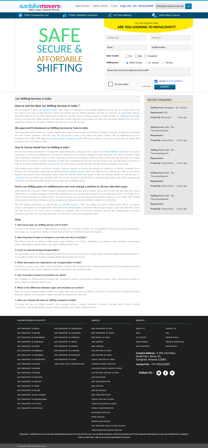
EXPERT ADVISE (100, 6)
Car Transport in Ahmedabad (30, 337)
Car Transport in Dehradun (67, 355)
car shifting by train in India (128, 116)
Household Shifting (101, 413)
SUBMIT (164, 86)
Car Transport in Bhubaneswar (32, 399)
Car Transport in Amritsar (30, 408)
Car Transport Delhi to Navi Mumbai (109, 426)
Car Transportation (101, 382)
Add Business (142, 342)
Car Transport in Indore (28, 373)
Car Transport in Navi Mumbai (31, 395)
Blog (138, 333)
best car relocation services (73, 172)
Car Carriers (97, 342)
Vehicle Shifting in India (103, 399)
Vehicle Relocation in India (104, 404)
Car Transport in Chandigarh (68, 329)
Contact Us (171, 329)
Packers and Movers (101, 421)
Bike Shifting (98, 386)
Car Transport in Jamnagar (30, 342)
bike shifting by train (114, 152)
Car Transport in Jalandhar (67, 333)
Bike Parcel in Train (101, 337)
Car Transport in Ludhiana (67, 337)
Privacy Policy (172, 337)
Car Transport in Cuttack (29, 404)
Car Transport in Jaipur (65, 342)
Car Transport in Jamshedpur (31, 360)
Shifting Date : (112, 63)
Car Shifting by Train (101, 351)
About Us (140, 329)
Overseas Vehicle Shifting (104, 364)
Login (114, 6)
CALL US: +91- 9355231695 (136, 6)
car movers (20, 178)
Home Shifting (98, 417)
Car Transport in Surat (65, 360)
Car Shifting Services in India (105, 373)
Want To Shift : (113, 56)
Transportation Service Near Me (107, 430)
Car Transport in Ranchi (28, 364)
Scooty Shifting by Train (103, 360)
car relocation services (68, 205)
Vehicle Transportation (103, 408)
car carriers (55, 164)
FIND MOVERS (82, 6)
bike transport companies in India (67, 139)
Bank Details (171, 346)
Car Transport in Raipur (28, 333)
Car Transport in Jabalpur (29, 377)
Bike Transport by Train (103, 333)
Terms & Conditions (174, 81)
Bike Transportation (101, 395)
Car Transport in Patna (28, 329)
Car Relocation (99, 377)
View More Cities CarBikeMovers (69, 364)
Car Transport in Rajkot (28, 346)
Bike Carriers (98, 346)
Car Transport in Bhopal (28, 368)
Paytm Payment (143, 346)
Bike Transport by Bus (102, 329)
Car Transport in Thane (28, 386)
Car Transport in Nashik (28, 390)
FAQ (167, 333)
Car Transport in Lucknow (66, 351)
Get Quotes (141, 337)
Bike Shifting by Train (102, 355)
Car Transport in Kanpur (66, 346)
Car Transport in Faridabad (30, 355)
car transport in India (48, 110)
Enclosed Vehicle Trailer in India (107, 368)
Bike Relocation (99, 390)
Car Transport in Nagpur (29, 382)
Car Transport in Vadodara (30, 351)
